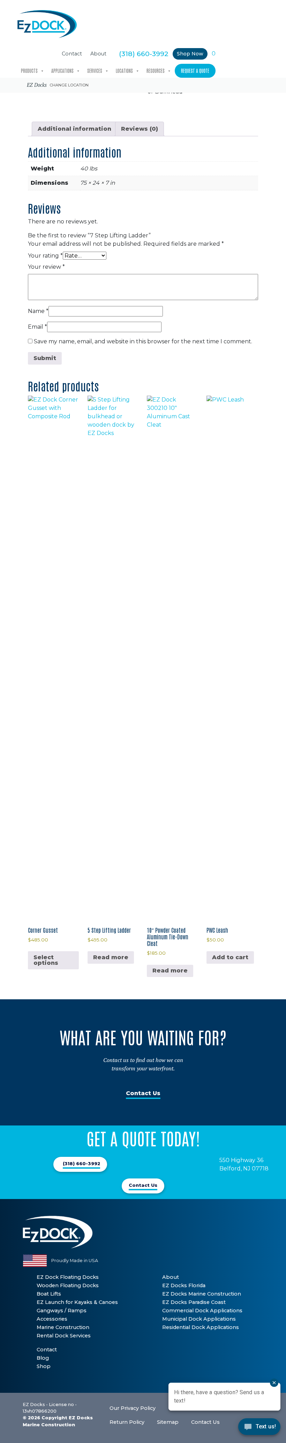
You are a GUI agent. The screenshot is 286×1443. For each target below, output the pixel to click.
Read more (110, 957)
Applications (62, 71)
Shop (44, 1366)
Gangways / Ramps (61, 1310)
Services (94, 71)
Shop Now (190, 54)
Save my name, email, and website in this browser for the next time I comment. (143, 341)
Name (38, 311)
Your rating (45, 255)
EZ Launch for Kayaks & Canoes (77, 1302)
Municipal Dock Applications (199, 1319)
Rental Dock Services (64, 1336)
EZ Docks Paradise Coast (194, 1302)
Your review (46, 267)
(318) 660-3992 (143, 53)
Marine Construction (63, 1327)
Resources (155, 71)
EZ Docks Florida (183, 1285)
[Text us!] (259, 1428)
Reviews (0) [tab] (139, 128)
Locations (124, 71)
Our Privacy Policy (133, 1408)
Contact (72, 54)
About (98, 54)
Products (29, 71)
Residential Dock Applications (200, 1327)
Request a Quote (195, 71)
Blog (43, 1358)
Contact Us (143, 1093)
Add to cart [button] (230, 957)
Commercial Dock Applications (202, 1310)
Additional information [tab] (74, 128)
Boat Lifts (49, 1294)
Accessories (52, 1319)
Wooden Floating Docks (68, 1285)
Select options (45, 960)
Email (37, 326)
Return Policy (127, 1422)
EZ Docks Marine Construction (201, 1294)
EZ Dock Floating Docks (68, 1277)
